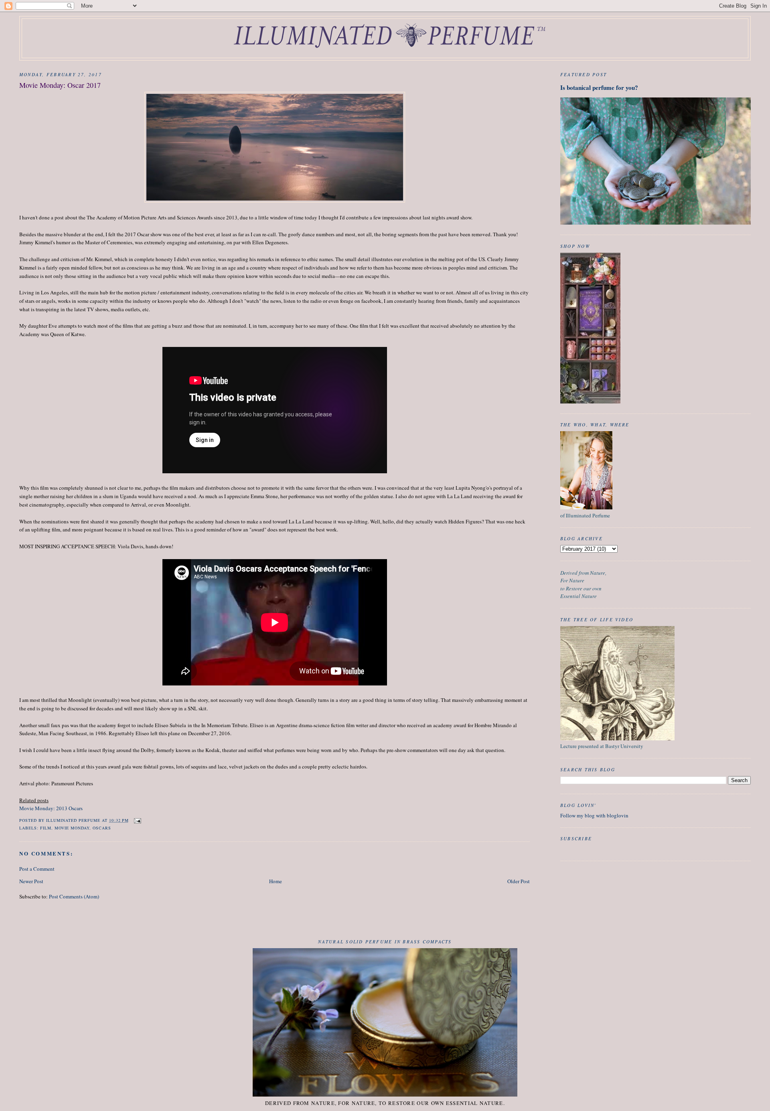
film (45, 828)
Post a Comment (37, 868)
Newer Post (31, 881)
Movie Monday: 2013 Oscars (51, 808)
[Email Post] (137, 820)
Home (275, 881)
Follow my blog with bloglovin (594, 815)
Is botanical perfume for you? (599, 87)
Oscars (102, 828)
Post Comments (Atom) (74, 896)
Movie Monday (72, 828)
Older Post (518, 881)
